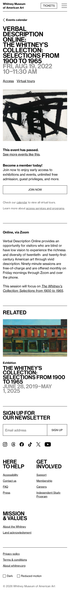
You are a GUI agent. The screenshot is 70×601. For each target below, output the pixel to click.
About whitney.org (14, 565)
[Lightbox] (35, 115)
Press (6, 492)
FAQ (5, 486)
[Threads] (13, 444)
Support (41, 474)
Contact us (9, 480)
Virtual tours (26, 81)
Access (8, 81)
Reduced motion (31, 575)
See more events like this (21, 154)
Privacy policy (11, 553)
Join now (35, 189)
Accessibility (10, 474)
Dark (10, 575)
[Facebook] (21, 444)
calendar (22, 202)
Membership (44, 480)
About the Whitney (14, 526)
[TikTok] (30, 444)
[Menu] (64, 5)
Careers (41, 486)
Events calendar (16, 19)
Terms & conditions (15, 559)
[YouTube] (48, 444)
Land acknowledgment (17, 532)
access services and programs (45, 208)
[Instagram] (5, 444)
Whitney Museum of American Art (14, 5)
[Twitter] (38, 444)
